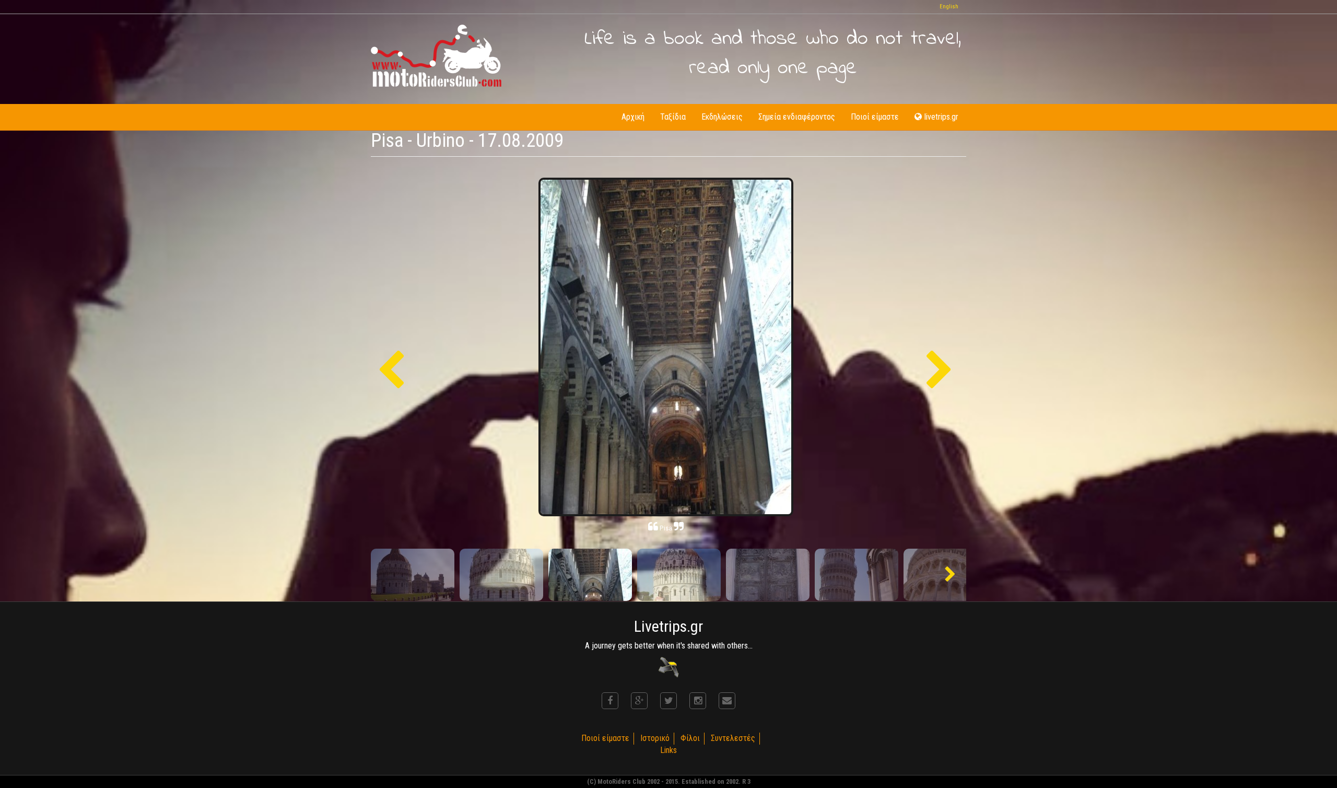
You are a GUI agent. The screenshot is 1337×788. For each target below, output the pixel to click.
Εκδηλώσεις (722, 117)
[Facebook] (610, 700)
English (949, 6)
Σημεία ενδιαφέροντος (796, 117)
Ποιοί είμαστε (875, 117)
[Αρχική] (436, 56)
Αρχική (632, 117)
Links (668, 750)
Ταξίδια (673, 117)
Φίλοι (690, 738)
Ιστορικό (655, 738)
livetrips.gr (941, 117)
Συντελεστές (733, 738)
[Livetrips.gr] (668, 667)
